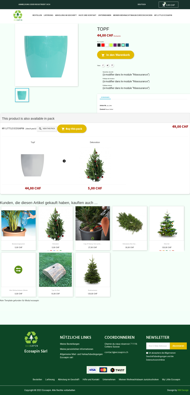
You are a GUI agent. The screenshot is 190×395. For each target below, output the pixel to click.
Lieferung (48, 15)
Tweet (107, 65)
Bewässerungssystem (18, 244)
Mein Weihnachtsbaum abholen (18, 290)
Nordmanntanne (92, 290)
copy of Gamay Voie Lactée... (93, 244)
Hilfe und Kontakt (87, 15)
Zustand (102, 109)
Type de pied (56, 290)
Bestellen (37, 15)
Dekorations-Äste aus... (130, 244)
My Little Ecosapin (163, 15)
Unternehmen (104, 15)
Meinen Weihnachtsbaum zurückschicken (132, 15)
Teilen (103, 65)
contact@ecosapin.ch (116, 352)
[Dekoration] (95, 164)
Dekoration (95, 142)
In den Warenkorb (115, 55)
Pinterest (112, 65)
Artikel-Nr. (103, 105)
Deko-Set (166, 244)
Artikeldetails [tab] (105, 97)
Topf (33, 142)
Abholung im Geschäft (66, 15)
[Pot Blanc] (33, 164)
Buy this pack (71, 129)
